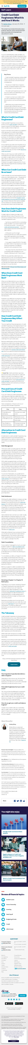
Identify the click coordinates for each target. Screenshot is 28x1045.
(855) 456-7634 (7, 943)
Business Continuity (18, 966)
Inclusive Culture (4, 966)
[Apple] (9, 1004)
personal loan (6, 2)
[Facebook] (15, 801)
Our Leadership (4, 957)
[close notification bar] (26, 1)
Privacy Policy (16, 1036)
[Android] (19, 1004)
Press (2, 962)
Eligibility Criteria (17, 963)
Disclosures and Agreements (20, 958)
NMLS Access (17, 962)
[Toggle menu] (2, 6)
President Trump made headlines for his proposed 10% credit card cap (13, 199)
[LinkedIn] (21, 801)
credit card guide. (12, 646)
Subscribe (22, 995)
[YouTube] (19, 999)
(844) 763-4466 (7, 950)
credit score (12, 529)
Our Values (3, 960)
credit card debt (13, 124)
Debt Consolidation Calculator (7, 984)
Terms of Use (16, 957)
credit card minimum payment (11, 227)
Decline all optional (14, 1039)
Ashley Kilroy (7, 24)
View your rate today (17, 3)
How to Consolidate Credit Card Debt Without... (10, 977)
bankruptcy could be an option (17, 591)
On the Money (4, 970)
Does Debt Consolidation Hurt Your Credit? (10, 981)
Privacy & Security (17, 955)
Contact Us (3, 968)
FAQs (2, 971)
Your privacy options (21, 968)
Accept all (13, 1041)
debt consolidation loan (18, 546)
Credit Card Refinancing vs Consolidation (9, 979)
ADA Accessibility (17, 965)
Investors (3, 963)
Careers (3, 965)
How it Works (4, 958)
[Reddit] (24, 801)
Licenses (16, 960)
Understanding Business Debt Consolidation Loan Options (12, 982)
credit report (11, 603)
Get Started (22, 6)
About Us (3, 955)
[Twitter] (18, 801)
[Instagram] (16, 999)
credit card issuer (5, 355)
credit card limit (5, 478)
